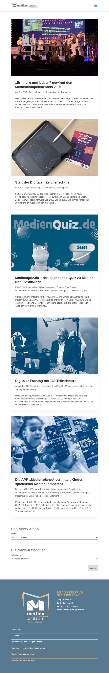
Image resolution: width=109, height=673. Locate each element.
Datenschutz (16, 635)
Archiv (13, 534)
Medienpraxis (64, 92)
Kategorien (16, 555)
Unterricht (54, 496)
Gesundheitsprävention (26, 290)
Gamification (70, 287)
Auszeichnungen (36, 92)
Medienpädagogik (60, 290)
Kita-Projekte (58, 386)
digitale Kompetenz (46, 187)
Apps (46, 489)
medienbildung (44, 290)
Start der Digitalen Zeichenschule (42, 182)
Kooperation (50, 92)
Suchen (93, 568)
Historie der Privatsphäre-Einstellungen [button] (28, 648)
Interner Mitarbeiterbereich (23, 660)
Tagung (18, 389)
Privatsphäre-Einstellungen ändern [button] (26, 642)
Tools (85, 290)
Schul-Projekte (85, 386)
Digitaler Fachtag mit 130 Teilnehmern (45, 381)
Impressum (16, 629)
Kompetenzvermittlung (48, 492)
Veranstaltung (29, 389)
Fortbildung (46, 386)
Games (60, 287)
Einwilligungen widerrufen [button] (22, 654)
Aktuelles (32, 187)
